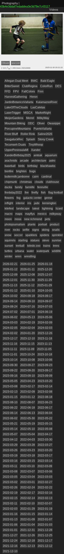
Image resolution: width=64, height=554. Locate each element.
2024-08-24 (10, 306)
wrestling (30, 256)
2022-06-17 (45, 407)
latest (35, 208)
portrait (42, 224)
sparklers (31, 235)
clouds (39, 181)
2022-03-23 (27, 450)
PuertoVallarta (43, 128)
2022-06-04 (45, 412)
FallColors (28, 91)
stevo (45, 240)
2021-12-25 (45, 535)
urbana (19, 251)
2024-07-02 (10, 311)
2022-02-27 (45, 482)
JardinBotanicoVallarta (19, 102)
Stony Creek (46, 139)
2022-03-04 (27, 476)
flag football (55, 192)
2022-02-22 (45, 487)
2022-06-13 (27, 412)
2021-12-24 (10, 540)
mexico (42, 213)
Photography (10, 3)
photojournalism (15, 224)
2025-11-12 (27, 285)
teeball (20, 245)
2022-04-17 (45, 434)
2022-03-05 (10, 476)
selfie (26, 229)
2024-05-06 (45, 317)
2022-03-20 (45, 450)
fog (18, 197)
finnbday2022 (13, 192)
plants (31, 224)
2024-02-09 (45, 322)
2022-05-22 (45, 418)
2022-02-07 (45, 503)
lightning (47, 208)
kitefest (9, 208)
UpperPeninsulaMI (16, 149)
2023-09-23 (45, 365)
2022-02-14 (27, 498)
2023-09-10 (27, 375)
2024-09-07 (45, 301)
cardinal (46, 176)
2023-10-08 (27, 359)
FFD (7, 91)
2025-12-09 (10, 274)
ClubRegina (29, 86)
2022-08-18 (45, 396)
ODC (31, 123)
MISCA (28, 112)
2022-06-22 (10, 407)
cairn (35, 176)
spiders (44, 235)
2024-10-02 (10, 295)
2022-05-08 (45, 428)
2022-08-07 (27, 402)
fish (43, 192)
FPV (16, 91)
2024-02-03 (45, 327)
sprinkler (57, 235)
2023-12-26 (45, 333)
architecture (38, 160)
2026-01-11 (27, 269)
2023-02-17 (27, 386)
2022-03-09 (45, 466)
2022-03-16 (10, 460)
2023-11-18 (45, 338)
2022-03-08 (10, 471)
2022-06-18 (27, 407)
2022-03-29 (10, 444)
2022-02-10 (27, 503)
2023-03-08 (10, 386)
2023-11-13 (44, 343)
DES (58, 86)
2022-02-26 (10, 487)
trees (56, 245)
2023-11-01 (10, 354)
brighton (21, 171)
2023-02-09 (27, 391)
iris (29, 203)
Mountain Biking (15, 123)
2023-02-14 (45, 386)
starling (23, 240)
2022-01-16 (10, 514)
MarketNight (43, 112)
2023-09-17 (45, 370)
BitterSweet (12, 86)
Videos (53, 9)
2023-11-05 (44, 349)
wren (18, 256)
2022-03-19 (10, 455)
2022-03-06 (45, 471)
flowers (9, 197)
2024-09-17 (45, 295)
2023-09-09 (45, 375)
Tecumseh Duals (15, 144)
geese (48, 197)
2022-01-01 (10, 529)
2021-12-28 (45, 529)
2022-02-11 (10, 503)
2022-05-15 (45, 423)
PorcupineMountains (18, 128)
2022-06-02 (10, 418)
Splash (30, 139)
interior (20, 203)
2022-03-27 (45, 444)
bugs (32, 171)
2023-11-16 (10, 343)
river (7, 229)
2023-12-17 (10, 338)
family (18, 187)
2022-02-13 (45, 498)
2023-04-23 (27, 381)
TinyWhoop (36, 144)
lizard (59, 208)
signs (35, 229)
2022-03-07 (27, 471)
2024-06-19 (45, 311)
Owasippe (53, 123)
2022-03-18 (27, 455)
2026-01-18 (45, 263)
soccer (18, 235)
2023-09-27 (27, 365)
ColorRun (46, 86)
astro (52, 160)
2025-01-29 (44, 285)
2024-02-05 (10, 327)
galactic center (32, 197)
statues (34, 240)
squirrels (10, 240)
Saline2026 (45, 133)
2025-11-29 (45, 279)
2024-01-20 (27, 333)
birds (21, 165)
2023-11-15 (27, 343)
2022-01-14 (45, 514)
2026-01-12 (10, 269)
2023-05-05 (10, 381)
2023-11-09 (27, 349)
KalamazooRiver (46, 102)
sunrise (56, 240)
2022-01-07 (45, 519)
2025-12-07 (45, 274)
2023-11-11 (10, 349)
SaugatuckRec (14, 139)
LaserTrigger (13, 112)
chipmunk (11, 181)
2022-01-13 (10, 519)
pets (47, 219)
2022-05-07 (10, 434)
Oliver (41, 123)
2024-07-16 (27, 306)
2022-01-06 (10, 524)
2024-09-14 (10, 301)
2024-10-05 (45, 290)
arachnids (11, 160)
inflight (9, 203)
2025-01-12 (10, 290)
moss (18, 219)
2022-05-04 (27, 434)
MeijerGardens (14, 118)
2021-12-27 (10, 535)
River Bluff (11, 133)
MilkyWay (43, 118)
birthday (32, 165)
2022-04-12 (10, 439)
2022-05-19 (27, 423)
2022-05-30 (27, 418)
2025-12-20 (45, 269)
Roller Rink (28, 133)
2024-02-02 (10, 333)
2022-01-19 (45, 508)
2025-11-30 (27, 279)
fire (27, 192)
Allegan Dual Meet (16, 80)
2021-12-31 (27, 529)
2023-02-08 (45, 391)
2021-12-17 (45, 540)
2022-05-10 (27, 428)
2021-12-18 (27, 540)
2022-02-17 (27, 492)
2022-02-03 (10, 508)
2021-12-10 (10, 551)
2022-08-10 (10, 402)
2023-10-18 (45, 354)
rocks (16, 229)
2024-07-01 (27, 311)
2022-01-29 (27, 508)
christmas (26, 181)
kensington (49, 203)
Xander (35, 149)
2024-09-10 (27, 301)
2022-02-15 (10, 498)
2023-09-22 (10, 370)
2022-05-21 (10, 423)
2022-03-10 (27, 466)
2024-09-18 (27, 295)
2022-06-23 (45, 402)
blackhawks (47, 165)
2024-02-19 (27, 322)
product (54, 224)
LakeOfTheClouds (16, 107)
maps (18, 213)
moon (8, 219)
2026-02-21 (10, 263)
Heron (34, 96)
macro (8, 213)
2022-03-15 (27, 460)
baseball (10, 165)
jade (36, 203)
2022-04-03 (27, 439)
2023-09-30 (10, 365)
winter (8, 256)
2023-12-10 (27, 338)
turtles (8, 251)
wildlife (56, 251)
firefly (34, 192)
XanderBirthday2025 (18, 155)
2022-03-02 (10, 482)
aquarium (51, 155)
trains (46, 245)
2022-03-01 (27, 482)
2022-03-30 (45, 439)
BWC (34, 80)
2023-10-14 (10, 359)
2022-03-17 (45, 455)
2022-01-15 (27, 514)
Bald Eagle (48, 80)
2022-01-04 (27, 524)
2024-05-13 (27, 317)
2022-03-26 (10, 450)
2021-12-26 (27, 535)
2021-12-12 (45, 545)
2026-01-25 (27, 263)
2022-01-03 (45, 524)
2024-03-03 (10, 322)
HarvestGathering (16, 96)
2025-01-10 (27, 290)
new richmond (33, 219)
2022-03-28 (27, 444)
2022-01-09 (27, 519)
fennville (42, 187)
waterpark (43, 251)
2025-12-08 (27, 274)
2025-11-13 (10, 285)
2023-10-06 (45, 359)
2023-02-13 (10, 391)
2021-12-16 (10, 545)
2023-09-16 (10, 375)
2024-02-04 (27, 327)
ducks (8, 187)
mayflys (30, 213)
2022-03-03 (45, 476)
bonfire (9, 171)
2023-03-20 (45, 381)
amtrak (38, 155)
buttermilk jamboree (17, 176)
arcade (24, 160)
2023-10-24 (27, 354)
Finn (40, 91)
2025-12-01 (10, 279)
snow (8, 235)
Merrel (30, 118)
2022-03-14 (45, 460)
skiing (45, 229)
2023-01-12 (27, 396)
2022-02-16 (45, 492)
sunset (9, 245)
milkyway (55, 213)
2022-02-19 (10, 492)
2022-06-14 (10, 412)
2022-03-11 (10, 466)
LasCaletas (38, 107)
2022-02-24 (27, 487)
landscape (23, 208)
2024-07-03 (45, 306)
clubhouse (52, 181)
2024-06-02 (10, 317)
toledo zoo (33, 245)
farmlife (29, 187)
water (30, 251)
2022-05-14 (10, 428)
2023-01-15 (10, 396)
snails (56, 229)
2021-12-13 (27, 545)
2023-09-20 (27, 370)
